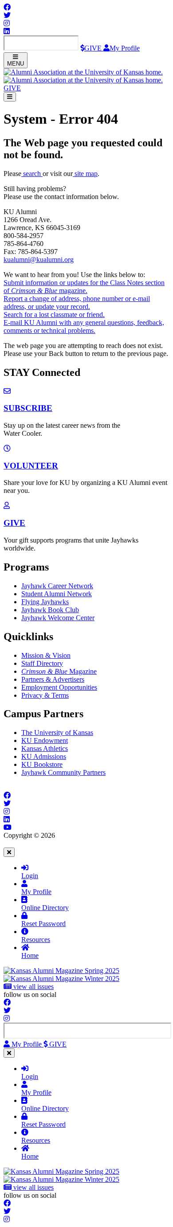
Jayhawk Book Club (50, 610)
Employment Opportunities (59, 687)
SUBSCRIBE (28, 408)
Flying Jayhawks (45, 602)
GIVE (14, 523)
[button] (12, 88)
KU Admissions (43, 756)
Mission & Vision (46, 655)
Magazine (59, 671)
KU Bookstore (42, 764)
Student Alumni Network (56, 594)
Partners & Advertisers (52, 679)
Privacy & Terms (45, 695)
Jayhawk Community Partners (63, 772)
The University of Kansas (57, 732)
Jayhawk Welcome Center (57, 617)
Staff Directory (42, 663)
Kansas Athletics (44, 748)
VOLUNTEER (31, 465)
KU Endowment (44, 740)
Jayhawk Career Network (57, 586)
